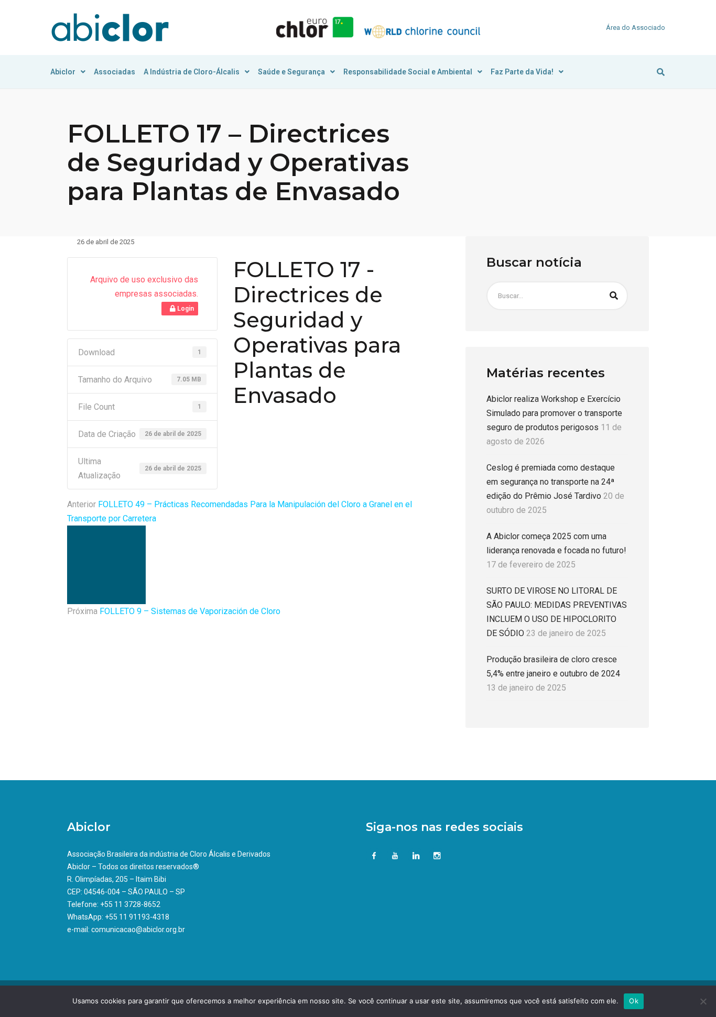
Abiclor (62, 72)
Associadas (114, 72)
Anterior (81, 504)
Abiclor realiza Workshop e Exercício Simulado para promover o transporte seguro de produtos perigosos (554, 413)
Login (185, 308)
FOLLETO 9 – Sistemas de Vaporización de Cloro (190, 611)
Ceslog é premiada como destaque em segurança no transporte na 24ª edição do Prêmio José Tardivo (550, 482)
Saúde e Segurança (291, 72)
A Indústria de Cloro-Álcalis (192, 72)
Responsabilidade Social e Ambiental (407, 72)
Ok (633, 1001)
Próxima (82, 611)
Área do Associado (635, 27)
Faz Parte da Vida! (522, 72)
